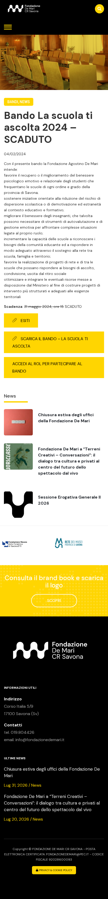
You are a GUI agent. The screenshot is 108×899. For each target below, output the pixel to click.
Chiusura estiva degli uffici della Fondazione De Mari (66, 418)
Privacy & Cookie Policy (55, 870)
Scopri (54, 600)
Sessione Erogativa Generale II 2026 (69, 500)
